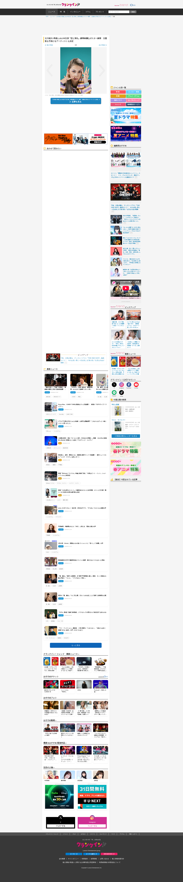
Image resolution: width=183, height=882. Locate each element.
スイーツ (92, 834)
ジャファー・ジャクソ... (74, 483)
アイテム (122, 834)
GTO (47, 621)
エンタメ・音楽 (133, 92)
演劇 (118, 96)
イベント (65, 834)
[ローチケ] (132, 5)
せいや (58, 500)
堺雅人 (79, 396)
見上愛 (105, 396)
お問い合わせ (104, 859)
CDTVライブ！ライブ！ (51, 414)
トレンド (118, 104)
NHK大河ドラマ (57, 396)
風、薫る (100, 396)
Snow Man (61, 414)
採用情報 (94, 859)
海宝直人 (48, 464)
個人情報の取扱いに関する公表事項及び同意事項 (79, 862)
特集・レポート (133, 834)
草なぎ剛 (55, 568)
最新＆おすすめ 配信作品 (54, 743)
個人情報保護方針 (118, 859)
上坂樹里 (60, 585)
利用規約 (85, 859)
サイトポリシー (73, 859)
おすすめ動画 (49, 720)
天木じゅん (48, 431)
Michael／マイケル (50, 483)
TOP (46, 16)
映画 (118, 92)
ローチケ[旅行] (90, 854)
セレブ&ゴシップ (134, 100)
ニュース (52, 16)
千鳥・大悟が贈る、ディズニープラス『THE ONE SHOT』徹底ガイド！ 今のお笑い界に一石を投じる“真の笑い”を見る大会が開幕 (82, 360)
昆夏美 (54, 464)
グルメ (74, 834)
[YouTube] (136, 384)
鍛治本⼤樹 (65, 447)
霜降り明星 (65, 500)
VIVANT (73, 396)
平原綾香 (48, 535)
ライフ (113, 834)
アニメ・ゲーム (133, 96)
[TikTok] (121, 392)
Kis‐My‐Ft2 (66, 637)
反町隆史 (53, 621)
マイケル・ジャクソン (62, 483)
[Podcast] (114, 392)
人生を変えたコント (50, 500)
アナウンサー (58, 516)
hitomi (47, 552)
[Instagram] (121, 384)
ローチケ (72, 854)
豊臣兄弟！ (48, 396)
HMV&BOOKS (108, 854)
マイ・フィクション (50, 637)
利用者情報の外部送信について (109, 862)
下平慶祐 (60, 464)
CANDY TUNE (69, 414)
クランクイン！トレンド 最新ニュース (61, 654)
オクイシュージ (57, 447)
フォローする (60, 826)
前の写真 (50, 45)
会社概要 (62, 859)
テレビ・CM (60, 621)
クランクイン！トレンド (52, 834)
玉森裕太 (59, 637)
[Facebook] (128, 384)
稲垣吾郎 (61, 568)
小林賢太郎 (48, 447)
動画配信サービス (134, 104)
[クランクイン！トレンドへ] (121, 5)
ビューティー (103, 834)
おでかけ (83, 834)
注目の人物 (48, 767)
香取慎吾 (48, 568)
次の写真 (102, 45)
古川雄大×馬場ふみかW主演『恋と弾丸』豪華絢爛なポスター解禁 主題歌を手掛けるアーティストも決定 (83, 16)
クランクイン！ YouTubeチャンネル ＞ (131, 298)
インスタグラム (57, 431)
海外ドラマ (118, 100)
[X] (114, 384)
